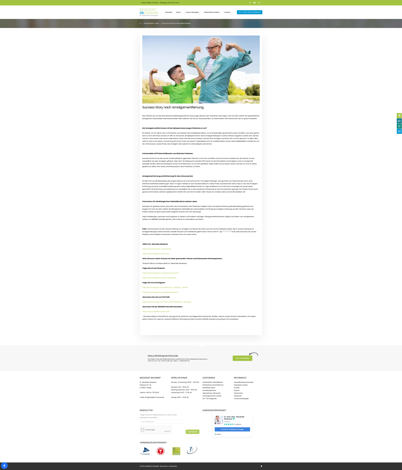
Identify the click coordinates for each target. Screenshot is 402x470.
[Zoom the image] (145, 447)
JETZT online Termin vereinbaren (250, 12)
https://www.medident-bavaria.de (155, 254)
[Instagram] (259, 2)
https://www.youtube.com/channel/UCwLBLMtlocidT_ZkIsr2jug (166, 302)
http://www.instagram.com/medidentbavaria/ (160, 292)
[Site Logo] (149, 12)
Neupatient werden (241, 385)
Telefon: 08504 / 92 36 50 (149, 3)
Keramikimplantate (209, 390)
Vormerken (192, 432)
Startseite (168, 12)
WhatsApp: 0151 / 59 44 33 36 (169, 3)
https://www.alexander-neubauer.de (156, 249)
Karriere (227, 12)
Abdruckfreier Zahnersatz (212, 393)
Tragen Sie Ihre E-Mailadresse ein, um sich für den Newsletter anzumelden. (158, 416)
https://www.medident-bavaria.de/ (156, 311)
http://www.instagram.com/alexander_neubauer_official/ (165, 287)
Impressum (238, 396)
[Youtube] (254, 2)
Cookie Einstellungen (241, 399)
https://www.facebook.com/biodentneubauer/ (160, 273)
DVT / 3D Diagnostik (210, 399)
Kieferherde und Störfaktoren (213, 385)
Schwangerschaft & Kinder (212, 396)
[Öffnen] (4, 465)
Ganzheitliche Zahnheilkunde (213, 382)
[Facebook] (250, 2)
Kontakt (237, 388)
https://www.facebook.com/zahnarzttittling (159, 278)
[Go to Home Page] (140, 23)
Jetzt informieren (243, 358)
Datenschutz (238, 393)
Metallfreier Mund (209, 388)
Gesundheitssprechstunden (243, 382)
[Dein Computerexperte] (261, 466)
